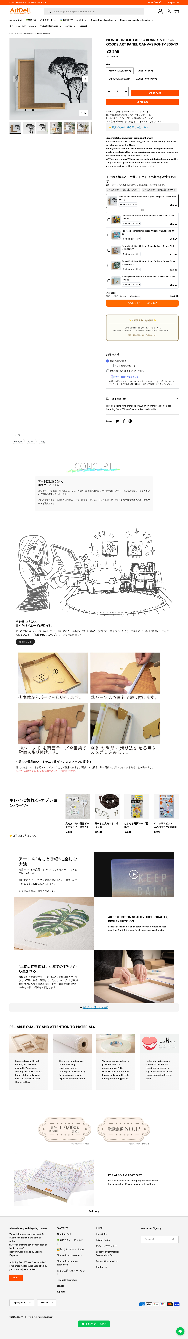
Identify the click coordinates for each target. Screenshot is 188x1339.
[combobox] (94, 11)
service (69, 26)
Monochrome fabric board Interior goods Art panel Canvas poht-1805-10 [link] (148, 198)
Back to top (94, 1211)
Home (11, 33)
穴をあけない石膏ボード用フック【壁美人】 (77, 825)
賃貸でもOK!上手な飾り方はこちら (130, 127)
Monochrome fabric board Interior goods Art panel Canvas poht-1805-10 (34, 33)
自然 (42, 441)
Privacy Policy (103, 1239)
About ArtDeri (15, 20)
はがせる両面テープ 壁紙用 (136, 825)
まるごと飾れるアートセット (22, 26)
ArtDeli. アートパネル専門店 (26, 1317)
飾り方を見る (25, 642)
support (83, 26)
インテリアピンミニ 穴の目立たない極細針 (165, 825)
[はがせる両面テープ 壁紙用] (136, 806)
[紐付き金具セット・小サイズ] (107, 806)
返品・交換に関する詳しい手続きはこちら (142, 335)
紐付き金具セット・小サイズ (107, 825)
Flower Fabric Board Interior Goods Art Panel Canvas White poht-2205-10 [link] (148, 263)
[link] (112, 201)
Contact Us (101, 1266)
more (16, 1277)
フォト (31, 441)
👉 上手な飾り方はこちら (22, 835)
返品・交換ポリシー (106, 1245)
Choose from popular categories (135, 20)
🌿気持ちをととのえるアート (39, 20)
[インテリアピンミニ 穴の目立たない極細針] (166, 806)
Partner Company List (107, 1261)
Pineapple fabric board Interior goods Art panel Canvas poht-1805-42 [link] (149, 278)
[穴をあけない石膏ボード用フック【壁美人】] (78, 806)
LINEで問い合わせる (96, 1324)
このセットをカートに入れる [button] (142, 303)
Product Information (49, 26)
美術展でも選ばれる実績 (95, 1007)
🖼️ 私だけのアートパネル (71, 20)
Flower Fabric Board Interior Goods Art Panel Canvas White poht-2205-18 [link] (148, 247)
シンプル (18, 441)
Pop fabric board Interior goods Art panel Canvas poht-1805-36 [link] (149, 232)
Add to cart (154, 93)
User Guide (101, 1234)
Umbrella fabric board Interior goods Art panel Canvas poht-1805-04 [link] (149, 217)
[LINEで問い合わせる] (180, 1331)
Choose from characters (102, 20)
